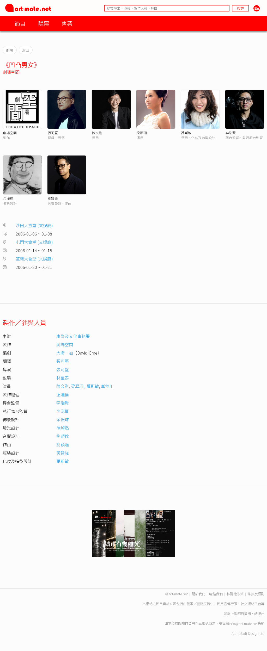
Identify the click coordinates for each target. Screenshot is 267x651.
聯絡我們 (216, 593)
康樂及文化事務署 (73, 336)
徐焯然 (62, 428)
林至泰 (62, 378)
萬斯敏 (186, 132)
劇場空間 (11, 72)
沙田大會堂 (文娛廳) (34, 225)
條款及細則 (255, 593)
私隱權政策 (235, 593)
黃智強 (62, 453)
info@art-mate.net (243, 623)
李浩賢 (231, 132)
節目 (20, 23)
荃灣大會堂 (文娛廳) (34, 259)
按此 (261, 613)
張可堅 (53, 132)
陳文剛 (97, 132)
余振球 (8, 198)
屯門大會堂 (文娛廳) (34, 242)
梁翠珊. (142, 132)
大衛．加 (64, 353)
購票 (43, 23)
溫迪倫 (62, 394)
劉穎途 (53, 198)
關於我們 (198, 593)
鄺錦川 (107, 386)
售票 (67, 23)
